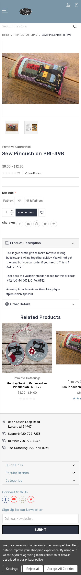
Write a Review (33, 173)
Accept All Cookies (60, 569)
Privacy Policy (33, 559)
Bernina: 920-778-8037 (24, 441)
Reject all (33, 569)
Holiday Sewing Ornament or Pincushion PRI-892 (27, 385)
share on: (9, 222)
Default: (9, 193)
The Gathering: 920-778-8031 (28, 448)
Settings (12, 569)
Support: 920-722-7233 (24, 433)
